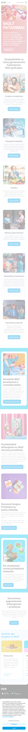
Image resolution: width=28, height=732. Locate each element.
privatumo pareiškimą (8, 716)
